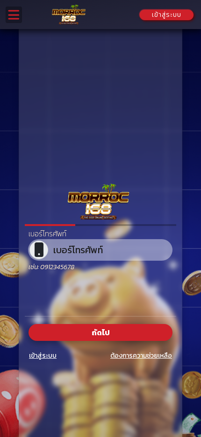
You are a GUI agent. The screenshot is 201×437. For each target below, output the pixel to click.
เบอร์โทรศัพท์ (47, 233)
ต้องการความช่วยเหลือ (141, 356)
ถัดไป (101, 332)
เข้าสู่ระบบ (43, 356)
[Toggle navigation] (14, 15)
